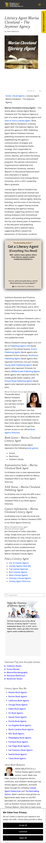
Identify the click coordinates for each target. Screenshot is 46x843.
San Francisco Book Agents (20, 750)
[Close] (43, 810)
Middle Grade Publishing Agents (25, 371)
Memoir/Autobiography (17, 672)
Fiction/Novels (13, 669)
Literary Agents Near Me (20, 566)
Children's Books (14, 666)
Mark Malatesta (13, 31)
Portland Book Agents (18, 742)
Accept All (23, 825)
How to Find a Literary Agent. (18, 120)
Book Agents (19, 96)
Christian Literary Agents (20, 578)
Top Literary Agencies (18, 569)
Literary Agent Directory (19, 581)
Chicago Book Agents (18, 704)
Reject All (23, 838)
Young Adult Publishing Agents (18, 365)
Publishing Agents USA (20, 346)
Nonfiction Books (14, 678)
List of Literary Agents (19, 563)
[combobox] (25, 595)
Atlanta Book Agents (17, 692)
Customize (23, 831)
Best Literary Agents (18, 572)
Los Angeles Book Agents (19, 725)
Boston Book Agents (17, 696)
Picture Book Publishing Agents (19, 381)
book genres (32, 448)
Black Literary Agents (18, 575)
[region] (23, 826)
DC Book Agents (15, 713)
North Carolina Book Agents (21, 729)
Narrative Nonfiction (16, 675)
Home (8, 96)
